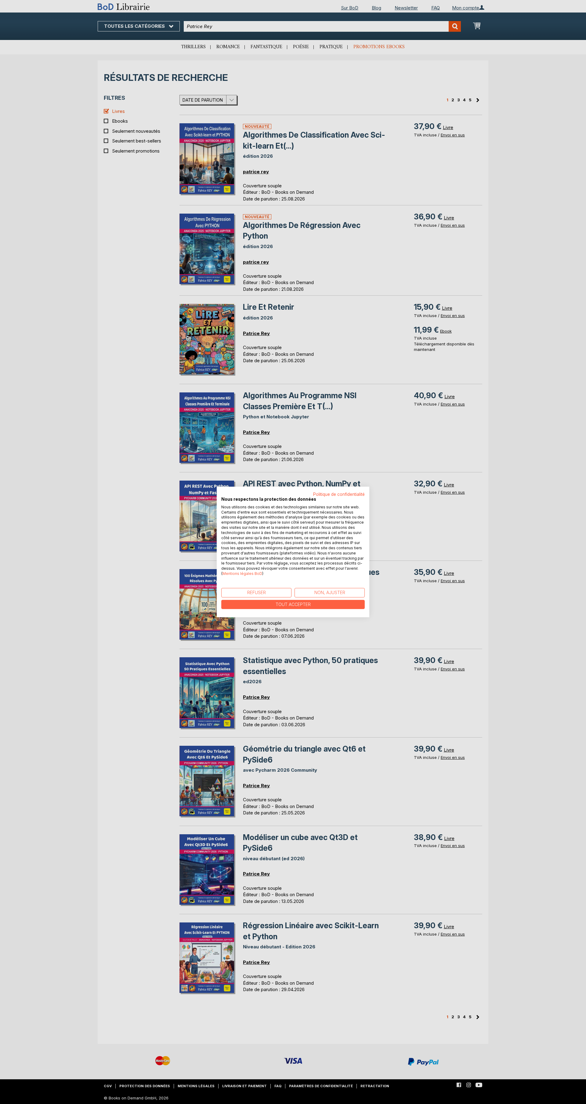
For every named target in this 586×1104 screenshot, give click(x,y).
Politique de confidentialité (339, 494)
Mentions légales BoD (242, 573)
